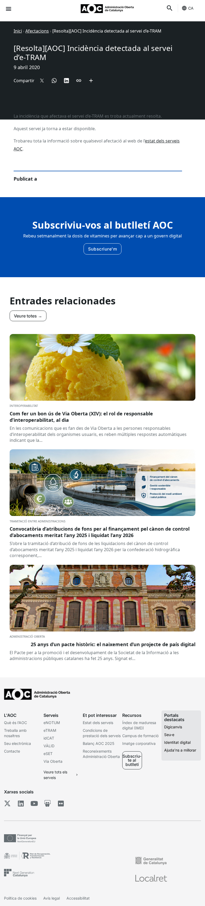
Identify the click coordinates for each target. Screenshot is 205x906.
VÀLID (49, 746)
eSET (48, 753)
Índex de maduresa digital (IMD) (139, 725)
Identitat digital (177, 742)
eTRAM (50, 730)
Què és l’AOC (15, 722)
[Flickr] (60, 803)
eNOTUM (52, 722)
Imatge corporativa (139, 743)
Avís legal (51, 898)
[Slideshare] (47, 803)
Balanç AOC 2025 (98, 743)
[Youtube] (34, 803)
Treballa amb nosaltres (15, 733)
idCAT (49, 738)
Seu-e (169, 734)
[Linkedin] (20, 803)
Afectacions (37, 31)
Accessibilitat (78, 898)
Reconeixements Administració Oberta (101, 754)
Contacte (12, 751)
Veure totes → (28, 316)
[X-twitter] (7, 803)
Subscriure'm (102, 249)
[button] (8, 8)
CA (191, 8)
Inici (18, 31)
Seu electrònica (17, 743)
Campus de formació (140, 735)
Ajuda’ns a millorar (180, 750)
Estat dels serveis (98, 722)
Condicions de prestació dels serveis (102, 733)
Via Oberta (53, 761)
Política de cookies (20, 898)
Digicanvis (173, 727)
